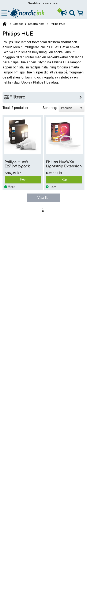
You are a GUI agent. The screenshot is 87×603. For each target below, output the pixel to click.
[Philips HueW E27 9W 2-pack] (22, 135)
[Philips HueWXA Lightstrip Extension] (64, 135)
